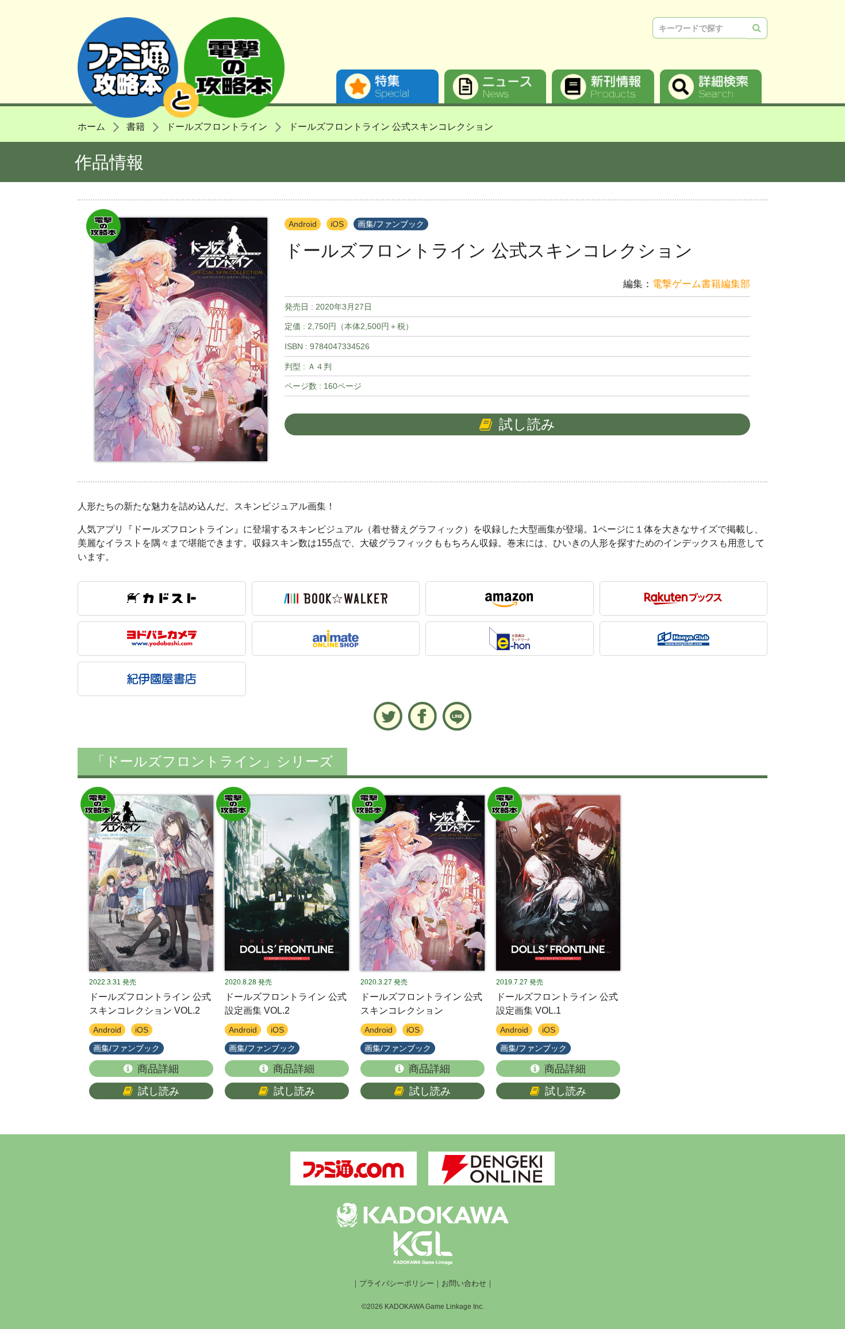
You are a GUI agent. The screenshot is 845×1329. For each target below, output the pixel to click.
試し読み (527, 424)
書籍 (135, 127)
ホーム (91, 127)
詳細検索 (711, 86)
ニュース (495, 86)
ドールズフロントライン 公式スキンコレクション (391, 127)
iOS (337, 224)
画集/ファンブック (391, 224)
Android (303, 224)
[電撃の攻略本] (151, 883)
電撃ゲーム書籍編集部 (701, 284)
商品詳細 (158, 1069)
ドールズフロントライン (216, 127)
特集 (387, 86)
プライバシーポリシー (396, 1284)
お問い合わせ (463, 1284)
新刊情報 (603, 86)
